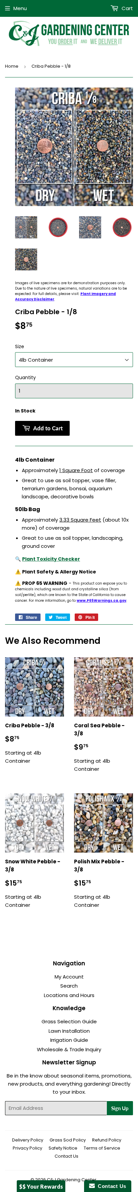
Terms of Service (102, 1148)
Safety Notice (63, 1148)
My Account (69, 976)
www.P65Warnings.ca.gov (101, 600)
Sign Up (120, 1108)
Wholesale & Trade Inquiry (69, 1049)
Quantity (25, 377)
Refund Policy (106, 1140)
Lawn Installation (69, 1030)
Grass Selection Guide (69, 1021)
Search (69, 985)
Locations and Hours (69, 995)
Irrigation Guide (69, 1040)
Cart (126, 8)
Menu (20, 8)
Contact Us (66, 1156)
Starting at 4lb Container (29, 743)
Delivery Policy (27, 1140)
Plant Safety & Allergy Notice (59, 571)
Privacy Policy (27, 1148)
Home (11, 66)
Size (19, 346)
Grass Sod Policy (68, 1140)
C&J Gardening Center (71, 1180)
